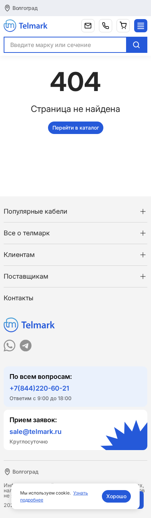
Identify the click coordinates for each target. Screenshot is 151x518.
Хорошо (116, 496)
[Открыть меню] (140, 25)
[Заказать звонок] (105, 25)
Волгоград (24, 8)
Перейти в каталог (75, 127)
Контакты (18, 298)
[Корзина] (123, 25)
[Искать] (136, 44)
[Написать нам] (88, 25)
